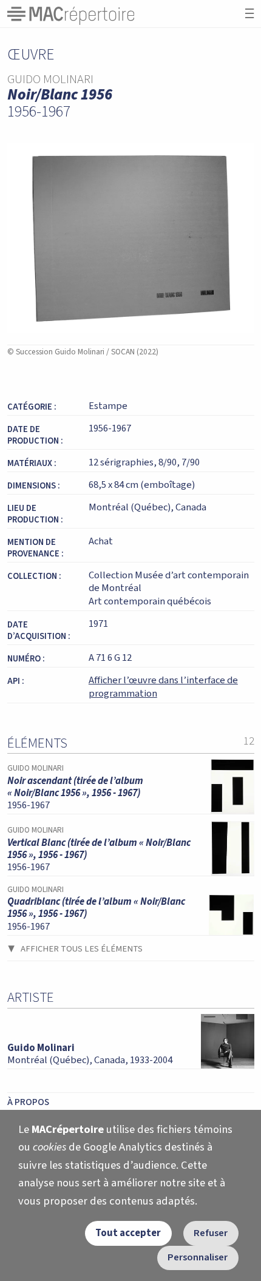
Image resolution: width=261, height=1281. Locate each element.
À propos (28, 1102)
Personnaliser (198, 1257)
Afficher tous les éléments (82, 948)
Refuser (211, 1233)
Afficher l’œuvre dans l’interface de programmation (163, 687)
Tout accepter (128, 1233)
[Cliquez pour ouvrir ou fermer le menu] (249, 14)
